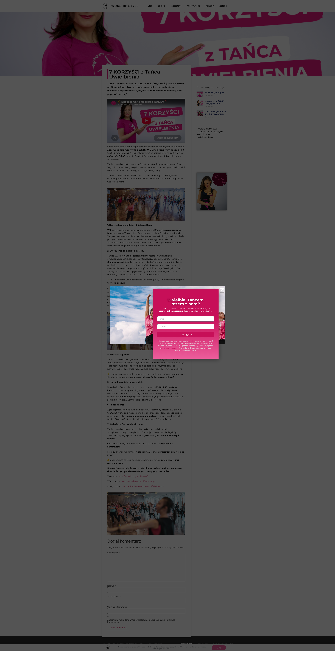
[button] (222, 290)
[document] (167, 325)
